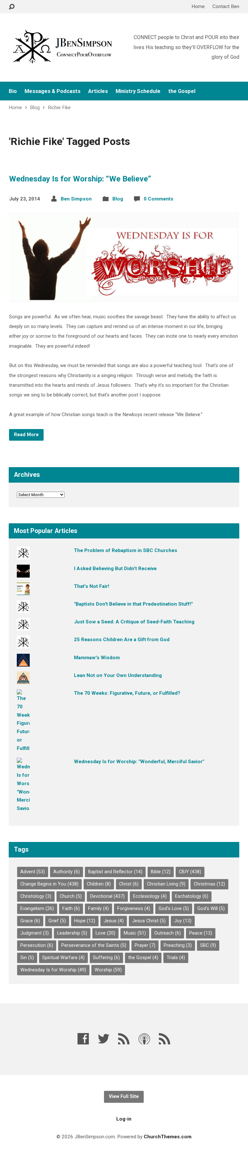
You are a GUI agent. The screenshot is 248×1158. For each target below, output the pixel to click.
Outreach (167, 933)
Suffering (106, 957)
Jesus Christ (149, 921)
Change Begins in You (49, 884)
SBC (208, 945)
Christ (129, 884)
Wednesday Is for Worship (53, 970)
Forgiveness (133, 908)
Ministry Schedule (138, 91)
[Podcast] (144, 1038)
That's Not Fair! (91, 586)
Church (71, 896)
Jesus (114, 921)
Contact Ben (225, 6)
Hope (84, 921)
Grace (30, 921)
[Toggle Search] (12, 7)
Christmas (209, 884)
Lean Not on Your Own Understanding (118, 675)
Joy (182, 921)
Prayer (145, 945)
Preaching (178, 945)
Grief (57, 921)
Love (105, 933)
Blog (35, 107)
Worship (108, 970)
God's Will (211, 908)
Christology (35, 896)
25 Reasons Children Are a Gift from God (122, 639)
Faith (71, 908)
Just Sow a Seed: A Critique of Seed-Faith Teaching (134, 622)
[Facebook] (83, 1038)
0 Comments (158, 199)
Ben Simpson (76, 199)
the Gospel (181, 91)
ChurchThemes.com (167, 1137)
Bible (160, 872)
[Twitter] (103, 1038)
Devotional (107, 896)
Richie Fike (59, 107)
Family (98, 908)
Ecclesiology (150, 896)
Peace (200, 933)
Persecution (36, 945)
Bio (13, 91)
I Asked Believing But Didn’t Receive (115, 568)
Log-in (123, 1119)
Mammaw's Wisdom (97, 658)
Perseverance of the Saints (93, 945)
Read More (26, 434)
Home (198, 6)
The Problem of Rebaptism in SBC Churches (125, 550)
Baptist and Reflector (115, 872)
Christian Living (166, 884)
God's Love (174, 908)
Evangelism (37, 908)
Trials (176, 957)
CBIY (190, 872)
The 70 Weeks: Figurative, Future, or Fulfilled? (127, 693)
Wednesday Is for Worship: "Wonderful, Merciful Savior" (139, 761)
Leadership (72, 933)
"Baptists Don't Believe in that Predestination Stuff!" (133, 604)
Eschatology (191, 896)
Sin (27, 957)
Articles (98, 91)
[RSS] (124, 1038)
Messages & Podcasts (52, 91)
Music (135, 933)
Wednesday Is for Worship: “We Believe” (80, 178)
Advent (32, 872)
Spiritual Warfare (63, 957)
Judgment (34, 933)
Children (99, 884)
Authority (66, 872)
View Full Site (124, 1096)
